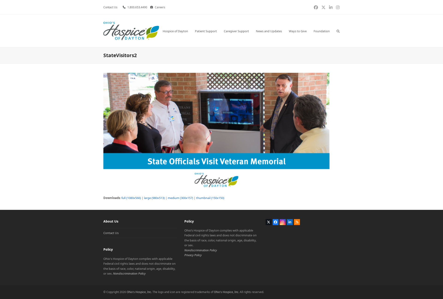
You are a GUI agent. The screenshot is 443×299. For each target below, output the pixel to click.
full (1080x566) (131, 198)
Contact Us (111, 233)
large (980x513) (154, 198)
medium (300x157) (180, 198)
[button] (338, 31)
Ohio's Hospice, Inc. (139, 292)
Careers (160, 7)
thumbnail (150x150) (210, 198)
